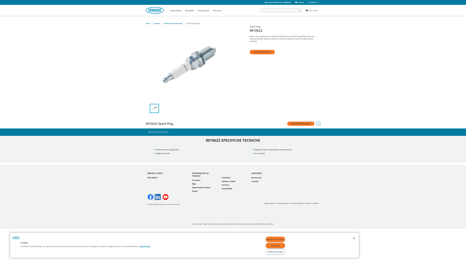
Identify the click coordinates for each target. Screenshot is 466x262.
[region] (184, 245)
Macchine (176, 10)
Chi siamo (196, 180)
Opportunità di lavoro (201, 187)
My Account (256, 177)
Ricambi (189, 10)
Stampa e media (228, 181)
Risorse (217, 10)
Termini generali (283, 203)
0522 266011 (152, 177)
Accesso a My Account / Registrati (279, 2)
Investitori (226, 177)
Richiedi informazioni (262, 52)
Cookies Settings (275, 252)
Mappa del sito (269, 203)
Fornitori (225, 185)
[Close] (354, 238)
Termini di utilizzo (297, 203)
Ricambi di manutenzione (173, 23)
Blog (194, 184)
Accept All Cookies (275, 239)
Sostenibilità (227, 188)
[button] (16, 239)
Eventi (194, 191)
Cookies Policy (144, 246)
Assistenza (203, 10)
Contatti (301, 2)
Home (148, 23)
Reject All (275, 245)
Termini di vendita (312, 203)
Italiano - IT (314, 2)
